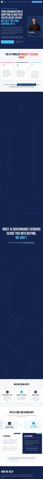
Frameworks (19, 1)
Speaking (24, 1)
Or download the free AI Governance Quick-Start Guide (19, 42)
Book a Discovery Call (37, 1)
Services (13, 1)
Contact (28, 1)
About (10, 1)
